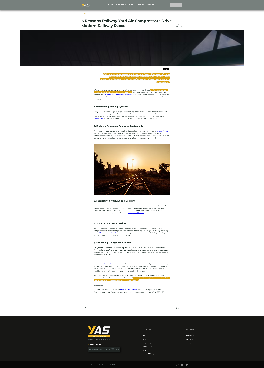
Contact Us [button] (190, 335)
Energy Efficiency (148, 354)
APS (108, 339)
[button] (163, 5)
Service (145, 339)
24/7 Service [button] (190, 339)
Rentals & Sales (147, 346)
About (145, 335)
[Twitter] (182, 364)
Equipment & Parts (149, 343)
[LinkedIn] (187, 364)
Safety (145, 350)
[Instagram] (177, 364)
